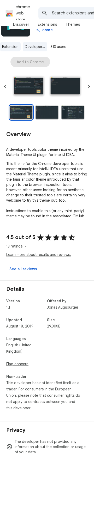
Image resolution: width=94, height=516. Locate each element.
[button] (28, 86)
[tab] (21, 24)
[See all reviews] (23, 269)
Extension (10, 46)
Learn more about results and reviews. (38, 254)
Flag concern (17, 364)
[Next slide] (89, 86)
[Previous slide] (5, 86)
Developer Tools (36, 46)
